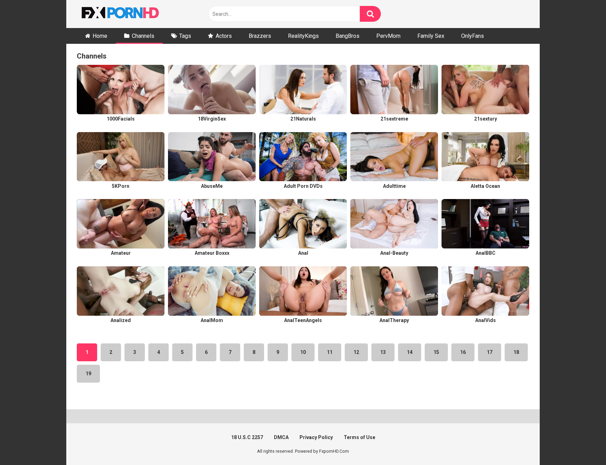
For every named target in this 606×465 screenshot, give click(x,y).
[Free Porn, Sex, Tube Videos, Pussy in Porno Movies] (129, 14)
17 (489, 352)
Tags (185, 36)
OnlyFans (472, 36)
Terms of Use (359, 437)
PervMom (388, 36)
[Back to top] (582, 444)
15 (436, 352)
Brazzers (260, 36)
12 (356, 352)
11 (329, 352)
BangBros (347, 36)
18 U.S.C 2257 (247, 437)
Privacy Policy (316, 437)
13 (383, 352)
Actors (224, 36)
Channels (143, 36)
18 (516, 352)
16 (463, 352)
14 (409, 352)
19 (88, 373)
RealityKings (303, 36)
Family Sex (430, 36)
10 (303, 352)
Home (100, 36)
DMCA (281, 437)
